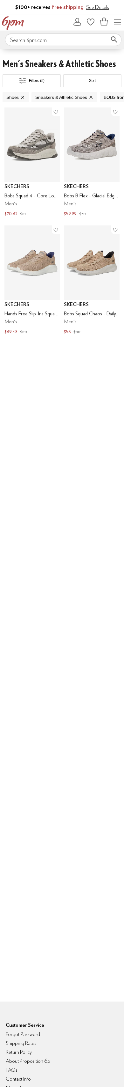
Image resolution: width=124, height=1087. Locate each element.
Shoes (12, 97)
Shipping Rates (21, 1043)
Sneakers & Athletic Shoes (61, 97)
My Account (77, 21)
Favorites (90, 21)
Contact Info (18, 1079)
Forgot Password (23, 1034)
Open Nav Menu (117, 21)
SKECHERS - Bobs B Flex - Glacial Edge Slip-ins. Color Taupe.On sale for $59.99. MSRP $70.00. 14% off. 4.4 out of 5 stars (92, 162)
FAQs (11, 1070)
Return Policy (19, 1052)
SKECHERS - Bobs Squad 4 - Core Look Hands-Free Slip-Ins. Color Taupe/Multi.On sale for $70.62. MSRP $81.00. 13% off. (32, 162)
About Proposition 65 (28, 1061)
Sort (92, 80)
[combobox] (63, 40)
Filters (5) (37, 80)
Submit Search (114, 39)
